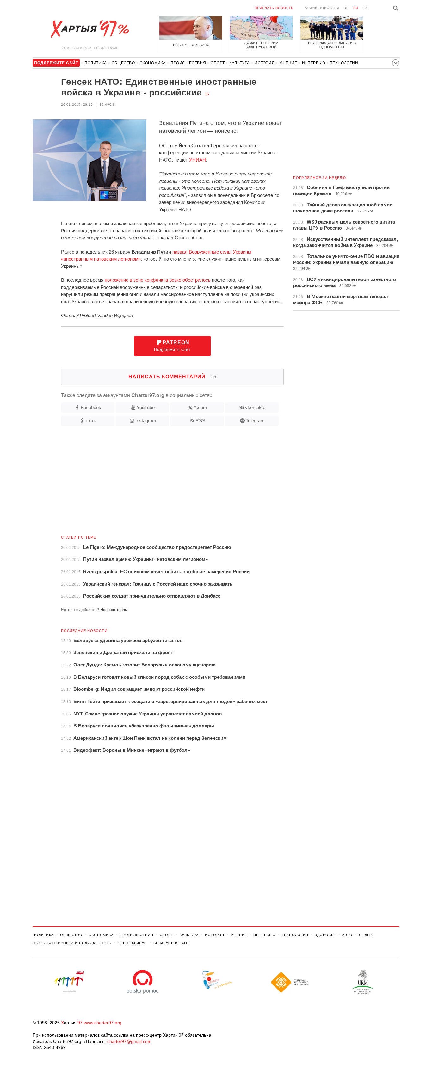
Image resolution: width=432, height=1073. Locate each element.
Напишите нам (114, 609)
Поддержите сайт (172, 346)
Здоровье (325, 935)
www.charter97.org (102, 1022)
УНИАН (197, 159)
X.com (200, 407)
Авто (347, 935)
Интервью (313, 63)
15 (207, 94)
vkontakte (255, 407)
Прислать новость (274, 7)
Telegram (255, 420)
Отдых (366, 935)
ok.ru (91, 420)
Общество (123, 63)
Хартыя (89, 29)
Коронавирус (132, 943)
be (346, 7)
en (365, 7)
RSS (200, 420)
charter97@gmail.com (129, 1041)
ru (355, 7)
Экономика (153, 63)
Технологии (344, 63)
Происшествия (188, 63)
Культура (239, 63)
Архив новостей (322, 7)
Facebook (91, 407)
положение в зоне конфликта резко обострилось (158, 280)
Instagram (145, 420)
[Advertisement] (158, 483)
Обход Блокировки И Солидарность (72, 943)
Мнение (288, 63)
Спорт (218, 63)
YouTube (146, 407)
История (265, 63)
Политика (95, 63)
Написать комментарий (172, 376)
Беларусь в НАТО (171, 943)
